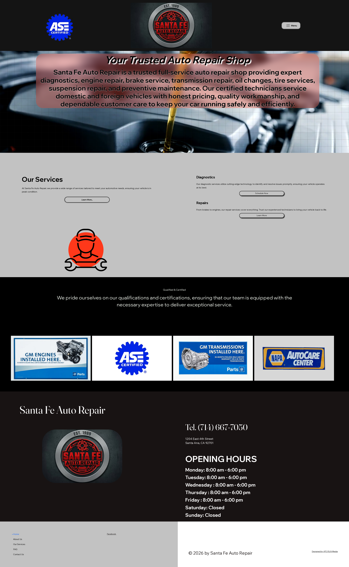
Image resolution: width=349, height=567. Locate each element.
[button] (344, 150)
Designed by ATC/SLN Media (325, 551)
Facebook (111, 534)
